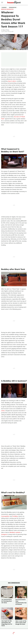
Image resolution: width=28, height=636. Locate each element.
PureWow (15, 516)
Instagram (24, 508)
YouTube (24, 167)
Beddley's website (15, 532)
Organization (12, 7)
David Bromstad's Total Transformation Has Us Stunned (21, 602)
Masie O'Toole (6, 30)
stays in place (12, 81)
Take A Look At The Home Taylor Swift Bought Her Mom (21, 623)
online (3, 411)
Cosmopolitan (5, 516)
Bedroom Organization (7, 9)
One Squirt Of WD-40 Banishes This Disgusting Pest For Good (6, 623)
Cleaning (4, 7)
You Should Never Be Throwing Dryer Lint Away (6, 601)
